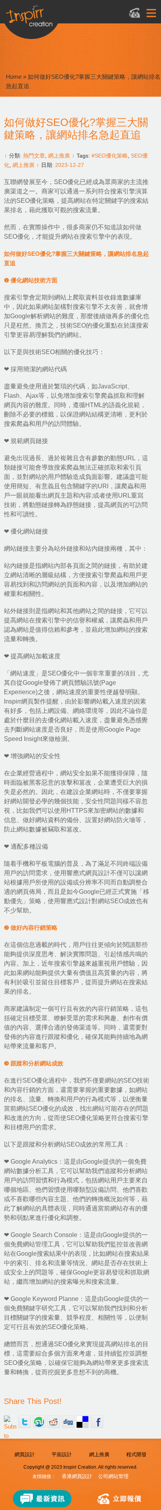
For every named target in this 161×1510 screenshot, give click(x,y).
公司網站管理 (113, 1476)
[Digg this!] (68, 1422)
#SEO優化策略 (109, 155)
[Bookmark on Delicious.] (82, 1422)
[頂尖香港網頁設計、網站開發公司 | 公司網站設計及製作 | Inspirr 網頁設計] (58, 18)
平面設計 (62, 1454)
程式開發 (136, 1454)
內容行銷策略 (110, 1008)
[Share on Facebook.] (97, 1422)
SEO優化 (67, 182)
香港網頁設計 (77, 1476)
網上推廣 (59, 155)
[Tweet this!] (24, 1422)
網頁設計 (24, 1454)
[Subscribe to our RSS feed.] (10, 1422)
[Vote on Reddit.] (53, 1422)
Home (13, 76)
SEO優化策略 (35, 200)
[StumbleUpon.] (39, 1422)
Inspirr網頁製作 (25, 701)
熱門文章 (34, 155)
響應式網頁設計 (88, 873)
